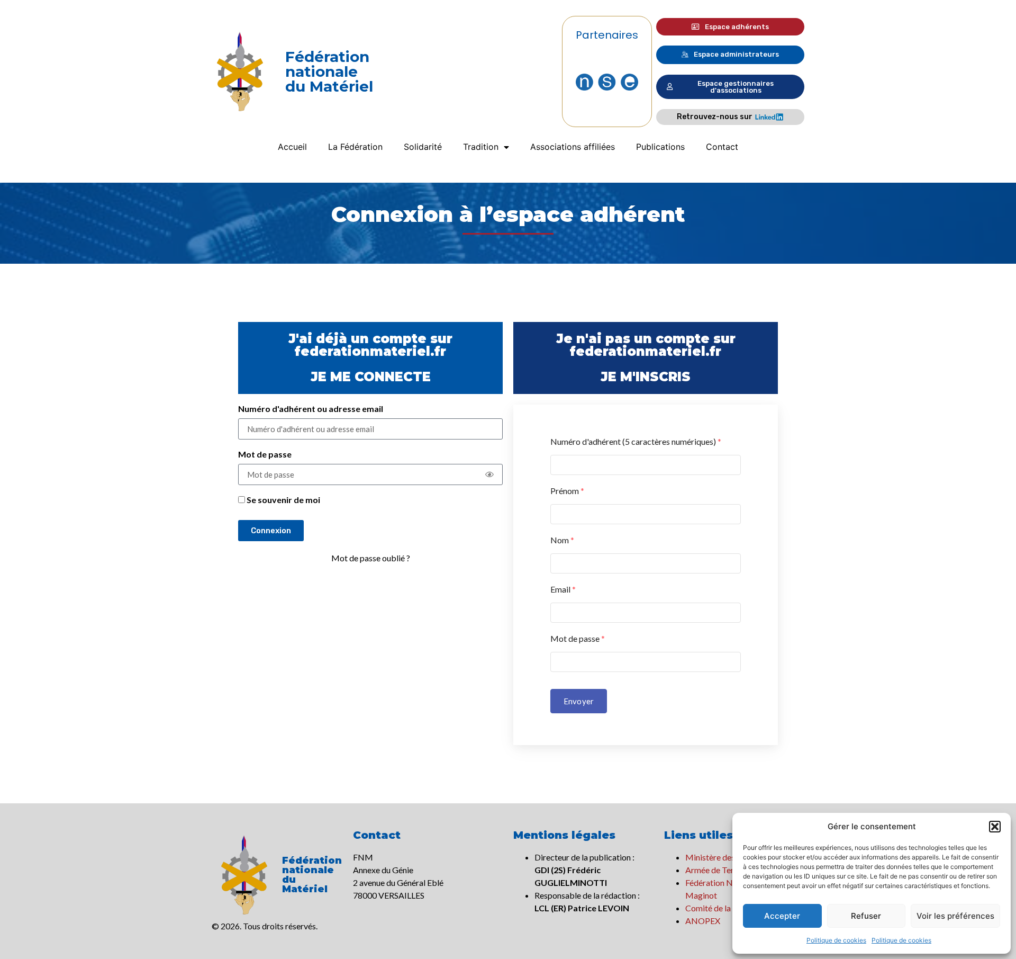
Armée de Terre (713, 870)
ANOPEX (702, 921)
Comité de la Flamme (723, 908)
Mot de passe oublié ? (370, 558)
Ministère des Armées (725, 857)
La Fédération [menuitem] (355, 146)
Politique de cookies (836, 940)
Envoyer (579, 701)
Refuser (866, 916)
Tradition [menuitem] (480, 146)
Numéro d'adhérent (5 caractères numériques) (635, 441)
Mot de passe (265, 454)
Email (563, 589)
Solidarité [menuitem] (423, 146)
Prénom (567, 491)
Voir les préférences (955, 916)
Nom (562, 540)
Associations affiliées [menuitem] (572, 146)
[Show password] (489, 474)
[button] (995, 826)
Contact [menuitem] (722, 146)
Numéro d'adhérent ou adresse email (310, 409)
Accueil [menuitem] (292, 146)
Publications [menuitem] (660, 146)
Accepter (782, 916)
